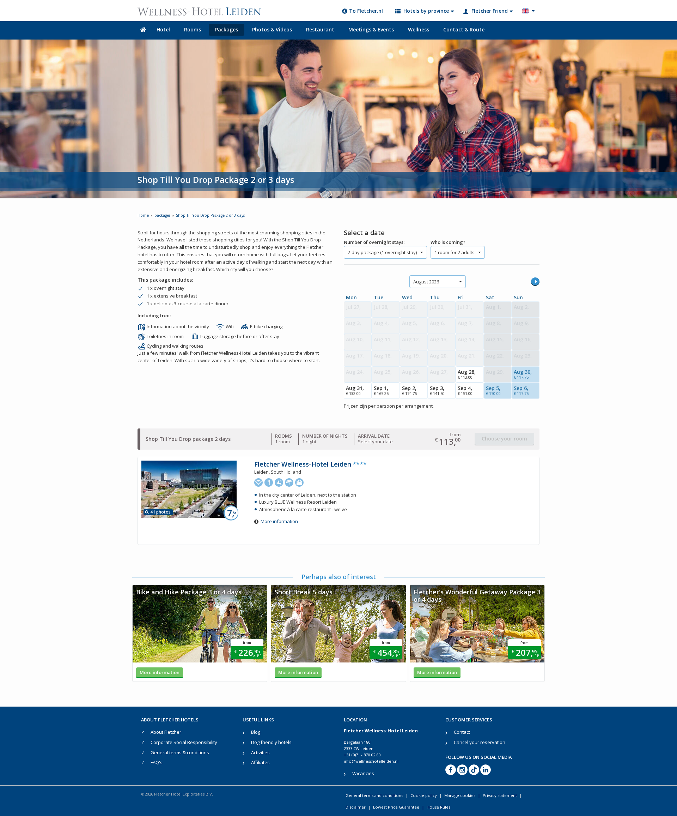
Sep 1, (381, 390)
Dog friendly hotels (271, 742)
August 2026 (426, 281)
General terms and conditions (374, 795)
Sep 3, (437, 390)
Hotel (163, 29)
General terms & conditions (180, 752)
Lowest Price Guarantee (396, 807)
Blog (255, 732)
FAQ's (157, 762)
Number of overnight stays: (374, 242)
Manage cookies (459, 795)
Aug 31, (355, 390)
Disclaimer (356, 807)
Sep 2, (409, 390)
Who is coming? (448, 242)
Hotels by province (426, 10)
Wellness (418, 29)
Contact (462, 732)
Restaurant (320, 29)
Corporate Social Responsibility (184, 742)
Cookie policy (423, 795)
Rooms (192, 29)
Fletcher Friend (489, 10)
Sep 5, (493, 390)
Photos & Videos (272, 29)
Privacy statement (500, 795)
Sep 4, (465, 390)
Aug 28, (467, 374)
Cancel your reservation (479, 742)
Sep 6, (521, 390)
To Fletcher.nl (366, 10)
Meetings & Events (371, 29)
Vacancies (363, 773)
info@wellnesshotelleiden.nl (371, 761)
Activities (260, 752)
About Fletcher (166, 732)
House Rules (438, 807)
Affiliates (260, 762)
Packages (226, 29)
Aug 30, (523, 374)
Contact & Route (463, 29)
